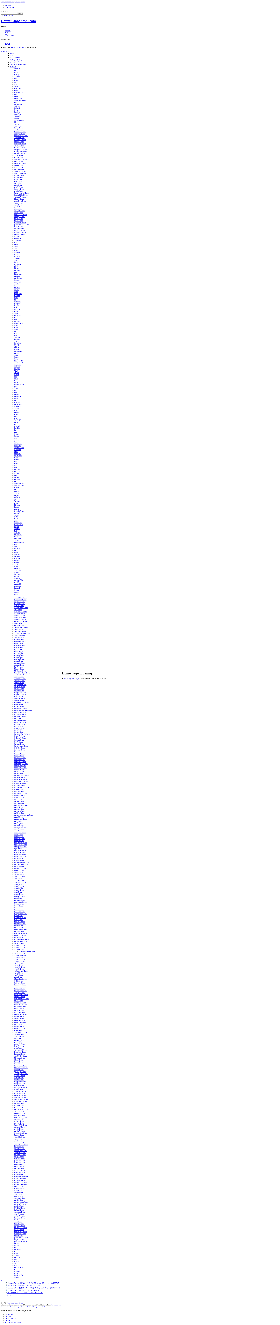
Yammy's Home (19, 635)
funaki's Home (19, 700)
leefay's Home (19, 797)
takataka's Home (20, 223)
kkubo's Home (19, 169)
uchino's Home (19, 1127)
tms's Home (18, 185)
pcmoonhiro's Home (21, 1202)
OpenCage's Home (20, 621)
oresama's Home (20, 851)
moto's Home (19, 825)
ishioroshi (17, 302)
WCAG (8, 1316)
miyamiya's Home (20, 819)
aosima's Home (19, 997)
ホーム (7, 31)
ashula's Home (19, 659)
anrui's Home (19, 1129)
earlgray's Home (20, 693)
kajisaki (17, 1271)
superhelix (17, 282)
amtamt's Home (19, 1216)
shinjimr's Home (20, 884)
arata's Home (18, 657)
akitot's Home (19, 643)
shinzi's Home (19, 886)
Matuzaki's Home (20, 173)
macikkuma (18, 278)
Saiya (16, 422)
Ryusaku (17, 280)
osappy (16, 74)
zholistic (17, 76)
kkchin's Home (19, 777)
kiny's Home (18, 1220)
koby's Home (19, 1105)
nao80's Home (19, 1206)
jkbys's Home (19, 744)
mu (15, 550)
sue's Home (18, 898)
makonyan (18, 396)
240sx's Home (19, 146)
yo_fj (16, 371)
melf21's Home (19, 813)
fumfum (17, 546)
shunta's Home (19, 890)
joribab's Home (19, 748)
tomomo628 (18, 580)
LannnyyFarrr (19, 485)
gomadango (18, 351)
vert (15, 465)
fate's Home (18, 165)
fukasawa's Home (20, 1119)
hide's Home (18, 1001)
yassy (16, 341)
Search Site (5, 11)
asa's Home (18, 1024)
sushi (16, 537)
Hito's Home (18, 167)
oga (15, 102)
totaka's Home (19, 1166)
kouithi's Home (19, 175)
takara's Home (19, 910)
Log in (7, 44)
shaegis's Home (19, 211)
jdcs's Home (18, 1060)
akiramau (17, 450)
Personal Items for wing (27, 951)
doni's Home (18, 1107)
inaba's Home (19, 1210)
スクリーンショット (18, 60)
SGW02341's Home (21, 627)
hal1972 (17, 548)
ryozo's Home (19, 870)
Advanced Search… (8, 15)
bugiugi (17, 339)
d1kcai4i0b (18, 88)
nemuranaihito (19, 384)
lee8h (16, 517)
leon (15, 442)
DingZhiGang (19, 511)
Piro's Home (18, 623)
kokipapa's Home (20, 783)
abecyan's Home (20, 144)
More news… (10, 1295)
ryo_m (16, 467)
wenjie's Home (19, 1084)
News (3, 1281)
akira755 (17, 313)
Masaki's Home (19, 616)
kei (15, 430)
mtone (16, 592)
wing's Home (19, 949)
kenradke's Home (20, 766)
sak (15, 1263)
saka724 (17, 471)
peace (16, 250)
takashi (16, 349)
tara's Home (18, 227)
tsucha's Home (19, 1086)
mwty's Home (19, 829)
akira (16, 503)
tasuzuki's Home (20, 918)
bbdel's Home (19, 669)
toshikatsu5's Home (21, 930)
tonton (16, 590)
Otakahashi (18, 294)
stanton (16, 440)
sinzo (16, 292)
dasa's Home (18, 130)
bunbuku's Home (20, 132)
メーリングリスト (17, 62)
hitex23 (16, 268)
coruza (16, 1269)
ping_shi (17, 469)
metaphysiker (19, 98)
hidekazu (17, 1249)
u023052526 (18, 92)
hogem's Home (19, 1054)
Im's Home (18, 610)
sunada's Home (19, 1159)
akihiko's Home (19, 1028)
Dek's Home (18, 213)
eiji (15, 1251)
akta (15, 596)
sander (16, 509)
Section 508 (9, 1314)
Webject (17, 533)
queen (16, 90)
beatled (16, 519)
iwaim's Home (19, 1080)
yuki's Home (18, 221)
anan (16, 388)
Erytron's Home (19, 602)
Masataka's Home (20, 979)
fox (15, 286)
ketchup (17, 112)
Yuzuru (16, 248)
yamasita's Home (20, 197)
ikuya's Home (19, 732)
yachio (16, 564)
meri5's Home (19, 1186)
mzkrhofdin (18, 523)
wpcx (16, 84)
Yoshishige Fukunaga (71, 679)
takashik (17, 426)
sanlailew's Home (20, 201)
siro (15, 438)
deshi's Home (19, 181)
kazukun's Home (20, 762)
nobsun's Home (19, 839)
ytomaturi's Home (20, 1050)
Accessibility (9, 7)
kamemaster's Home (21, 752)
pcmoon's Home (20, 856)
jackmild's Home (20, 738)
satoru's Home (19, 1111)
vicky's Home (19, 1018)
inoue (16, 379)
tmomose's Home (20, 924)
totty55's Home (19, 931)
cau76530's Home (20, 675)
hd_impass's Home (20, 991)
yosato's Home (19, 1036)
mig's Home (18, 817)
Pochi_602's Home (20, 1125)
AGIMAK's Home (20, 598)
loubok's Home (19, 801)
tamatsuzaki (18, 264)
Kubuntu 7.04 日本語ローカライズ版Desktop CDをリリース (34, 1283)
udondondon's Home (21, 939)
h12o (16, 73)
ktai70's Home (19, 791)
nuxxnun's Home (20, 987)
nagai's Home (19, 179)
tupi (15, 94)
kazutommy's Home (21, 764)
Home (12, 47)
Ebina (16, 329)
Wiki (7, 33)
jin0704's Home (19, 1149)
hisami (16, 491)
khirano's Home (19, 228)
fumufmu (17, 114)
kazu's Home (18, 177)
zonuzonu (17, 240)
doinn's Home (19, 689)
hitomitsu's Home (20, 720)
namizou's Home (20, 833)
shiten (16, 463)
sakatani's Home (20, 874)
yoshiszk (17, 116)
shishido (17, 408)
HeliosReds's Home (21, 608)
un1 (15, 319)
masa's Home (19, 807)
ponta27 (17, 513)
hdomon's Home (20, 714)
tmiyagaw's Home (20, 1066)
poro (16, 521)
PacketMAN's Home (21, 193)
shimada (17, 258)
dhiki (16, 266)
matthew (17, 568)
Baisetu (16, 572)
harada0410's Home (21, 136)
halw (16, 254)
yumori (16, 124)
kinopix (17, 369)
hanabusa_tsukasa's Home (23, 710)
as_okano (17, 321)
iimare (16, 290)
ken (15, 1265)
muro (16, 489)
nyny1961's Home (20, 845)
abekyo (16, 1261)
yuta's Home (18, 975)
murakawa (18, 535)
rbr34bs (17, 497)
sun (15, 260)
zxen (16, 298)
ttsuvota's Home (19, 989)
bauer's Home (19, 1135)
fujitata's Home (19, 698)
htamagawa (18, 274)
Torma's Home (19, 138)
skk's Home (18, 892)
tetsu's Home (18, 920)
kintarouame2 (19, 104)
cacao (16, 311)
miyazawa (17, 365)
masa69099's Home (21, 995)
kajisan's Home (19, 983)
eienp (16, 414)
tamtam (16, 359)
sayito (16, 499)
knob (16, 262)
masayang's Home (20, 1014)
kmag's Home (19, 1157)
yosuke (16, 1255)
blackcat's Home (20, 671)
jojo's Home (18, 183)
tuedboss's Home (20, 935)
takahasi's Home (20, 1188)
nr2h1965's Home (20, 843)
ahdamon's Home (20, 1178)
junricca (17, 574)
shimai (16, 460)
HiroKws (17, 345)
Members (20, 47)
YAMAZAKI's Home (22, 633)
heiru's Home (19, 1062)
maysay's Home (19, 811)
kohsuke (17, 309)
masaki (16, 244)
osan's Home (18, 126)
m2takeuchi (18, 404)
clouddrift (17, 327)
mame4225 (18, 394)
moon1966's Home (20, 1143)
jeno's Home (18, 742)
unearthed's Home (20, 1232)
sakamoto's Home (20, 1151)
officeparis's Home (20, 847)
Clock (16, 317)
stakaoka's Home (20, 1234)
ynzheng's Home (20, 171)
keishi (16, 1259)
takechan (17, 402)
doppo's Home (19, 691)
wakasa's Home (19, 945)
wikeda (16, 493)
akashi (16, 375)
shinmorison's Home (21, 1176)
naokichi (17, 256)
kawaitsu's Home (20, 758)
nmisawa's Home (20, 1155)
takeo (16, 458)
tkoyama (17, 306)
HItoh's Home (19, 606)
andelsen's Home (20, 1003)
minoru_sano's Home (21, 1109)
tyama (16, 434)
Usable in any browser (13, 1322)
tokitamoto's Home (20, 1133)
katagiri (16, 566)
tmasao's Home (19, 922)
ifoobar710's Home (21, 195)
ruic (15, 272)
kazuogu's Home (20, 985)
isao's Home (18, 1038)
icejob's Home (19, 728)
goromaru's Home (20, 1242)
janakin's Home (19, 207)
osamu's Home (19, 852)
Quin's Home (19, 625)
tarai (15, 531)
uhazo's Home (19, 1008)
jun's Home (18, 209)
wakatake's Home (20, 1005)
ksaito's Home (19, 1046)
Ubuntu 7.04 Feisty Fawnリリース (24, 1290)
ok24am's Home (20, 1040)
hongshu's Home (20, 724)
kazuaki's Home (19, 760)
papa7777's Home (20, 215)
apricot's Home (19, 653)
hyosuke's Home (20, 1052)
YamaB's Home (19, 993)
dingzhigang (18, 1267)
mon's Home (18, 823)
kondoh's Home (19, 785)
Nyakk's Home (19, 1208)
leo (15, 82)
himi (15, 331)
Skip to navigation (18, 2)
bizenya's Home (19, 1058)
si (14, 381)
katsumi (17, 588)
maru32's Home (19, 234)
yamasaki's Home (20, 955)
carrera (16, 118)
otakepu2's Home (20, 854)
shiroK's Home (19, 888)
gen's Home (18, 1190)
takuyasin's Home (20, 914)
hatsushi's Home (20, 712)
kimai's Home (19, 774)
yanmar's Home (19, 959)
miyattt (16, 527)
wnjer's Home (19, 1240)
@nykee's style (19, 651)
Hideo (16, 473)
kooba (16, 507)
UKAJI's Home (19, 1170)
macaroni (17, 539)
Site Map (8, 5)
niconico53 (18, 444)
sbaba (16, 325)
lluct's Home (18, 799)
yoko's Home (19, 965)
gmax (16, 594)
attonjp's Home (19, 134)
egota (16, 355)
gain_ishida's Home (21, 1145)
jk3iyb (16, 236)
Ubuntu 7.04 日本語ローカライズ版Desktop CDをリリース (33, 1288)
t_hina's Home (19, 904)
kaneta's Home (19, 754)
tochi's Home (18, 926)
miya (16, 96)
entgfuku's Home (20, 695)
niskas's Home (19, 837)
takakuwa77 (18, 525)
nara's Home (18, 835)
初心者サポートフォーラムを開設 (25, 1293)
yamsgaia (17, 570)
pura (15, 386)
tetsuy (16, 418)
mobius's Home (19, 1131)
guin (15, 1247)
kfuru (16, 452)
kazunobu (17, 446)
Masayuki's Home (20, 618)
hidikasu (17, 505)
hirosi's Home (19, 199)
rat (15, 300)
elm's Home (18, 157)
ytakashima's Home (21, 971)
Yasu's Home (18, 155)
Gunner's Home (19, 604)
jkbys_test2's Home (21, 746)
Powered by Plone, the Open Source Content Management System (24, 1307)
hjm (15, 400)
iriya (15, 122)
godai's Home (19, 706)
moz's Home (18, 161)
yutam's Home (19, 1034)
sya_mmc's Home (20, 902)
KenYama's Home (20, 612)
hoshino (17, 1253)
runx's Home (18, 1196)
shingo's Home (19, 1172)
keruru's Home (19, 770)
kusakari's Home (20, 1115)
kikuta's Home (19, 1103)
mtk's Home (18, 219)
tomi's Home (18, 928)
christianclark (19, 120)
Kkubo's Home (19, 1076)
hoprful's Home (19, 230)
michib (16, 495)
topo (15, 71)
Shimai (16, 347)
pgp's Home (18, 858)
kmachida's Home (20, 779)
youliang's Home (20, 1072)
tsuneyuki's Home (20, 933)
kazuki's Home (19, 1163)
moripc (16, 353)
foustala (17, 69)
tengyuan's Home (20, 1082)
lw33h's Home (19, 803)
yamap (16, 86)
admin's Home (19, 639)
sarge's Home (19, 878)
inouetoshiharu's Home (22, 734)
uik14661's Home (20, 941)
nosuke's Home (19, 1044)
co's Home (18, 1222)
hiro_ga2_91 (18, 361)
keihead (17, 108)
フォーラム (9, 35)
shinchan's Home (20, 882)
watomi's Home (19, 947)
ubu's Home (18, 937)
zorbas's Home (19, 1121)
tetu (15, 462)
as (15, 424)
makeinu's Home (20, 1095)
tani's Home (18, 916)
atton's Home (18, 661)
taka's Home (18, 906)
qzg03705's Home (20, 1056)
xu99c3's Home (19, 953)
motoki (16, 1243)
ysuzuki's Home (19, 1137)
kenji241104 (18, 1275)
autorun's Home (19, 663)
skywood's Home (20, 1022)
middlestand (18, 363)
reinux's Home (19, 866)
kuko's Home (19, 128)
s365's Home (18, 1164)
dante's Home (19, 683)
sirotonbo (17, 586)
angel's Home (19, 649)
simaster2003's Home (21, 999)
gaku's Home (18, 704)
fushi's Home (18, 1192)
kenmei (16, 436)
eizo (15, 307)
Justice (16, 540)
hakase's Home (19, 1218)
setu (15, 544)
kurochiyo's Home (20, 793)
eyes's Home (18, 696)
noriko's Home (19, 1123)
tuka (15, 416)
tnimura (17, 270)
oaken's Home (19, 1139)
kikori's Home (19, 772)
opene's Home (19, 203)
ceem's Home (19, 1042)
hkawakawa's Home (21, 1068)
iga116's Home (19, 730)
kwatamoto (18, 456)
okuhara (17, 479)
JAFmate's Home (20, 1153)
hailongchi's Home (20, 708)
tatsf (15, 242)
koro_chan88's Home (21, 787)
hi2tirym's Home (20, 716)
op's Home (18, 849)
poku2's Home (19, 860)
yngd (16, 246)
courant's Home (19, 681)
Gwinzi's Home (19, 148)
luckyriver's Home (20, 150)
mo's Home (18, 821)
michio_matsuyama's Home (23, 815)
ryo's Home (18, 1048)
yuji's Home (18, 973)
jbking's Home (19, 740)
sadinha (17, 106)
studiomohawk (19, 323)
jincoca (16, 357)
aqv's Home (18, 205)
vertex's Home (19, 943)
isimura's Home (19, 736)
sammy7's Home (20, 876)
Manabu (17, 554)
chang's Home (19, 677)
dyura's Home (19, 1214)
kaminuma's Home (20, 1182)
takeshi (16, 487)
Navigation (5, 51)
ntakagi (16, 552)
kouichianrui (18, 343)
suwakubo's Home (20, 1032)
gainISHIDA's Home (21, 702)
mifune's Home (19, 1168)
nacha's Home (19, 831)
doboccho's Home (20, 1007)
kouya (16, 1245)
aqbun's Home (19, 655)
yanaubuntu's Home (21, 1238)
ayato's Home (19, 665)
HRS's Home (19, 1078)
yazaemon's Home (20, 159)
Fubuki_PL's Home (21, 1099)
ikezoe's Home (19, 189)
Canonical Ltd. (56, 1305)
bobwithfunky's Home (22, 673)
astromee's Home (20, 1091)
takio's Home (18, 1174)
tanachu (17, 296)
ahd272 (16, 333)
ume (15, 78)
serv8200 (17, 238)
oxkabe (16, 562)
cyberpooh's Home (20, 151)
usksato (16, 560)
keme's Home (19, 1016)
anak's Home (18, 647)
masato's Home (19, 809)
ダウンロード (15, 57)
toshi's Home (18, 981)
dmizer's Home (19, 687)
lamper (16, 110)
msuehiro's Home (20, 827)
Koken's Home (19, 614)
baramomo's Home (20, 1184)
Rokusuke (17, 252)
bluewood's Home (20, 1228)
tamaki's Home (19, 1093)
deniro (16, 515)
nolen (16, 383)
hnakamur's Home (20, 722)
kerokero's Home (20, 232)
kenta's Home (19, 1026)
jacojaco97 (18, 406)
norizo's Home (19, 841)
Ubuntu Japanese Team (18, 21)
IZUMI (16, 373)
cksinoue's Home (20, 679)
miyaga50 (17, 584)
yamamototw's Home (21, 225)
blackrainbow (19, 542)
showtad (17, 578)
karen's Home (19, 756)
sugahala (17, 367)
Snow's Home (19, 1224)
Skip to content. (6, 2)
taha (15, 410)
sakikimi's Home (20, 1198)
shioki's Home (19, 1141)
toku (15, 481)
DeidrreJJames (19, 448)
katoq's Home (19, 1089)
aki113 (16, 582)
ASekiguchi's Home (21, 1074)
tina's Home (18, 1236)
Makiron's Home (20, 1097)
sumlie (16, 284)
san (15, 392)
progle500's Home (20, 1117)
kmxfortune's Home (21, 781)
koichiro (17, 428)
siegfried (17, 337)
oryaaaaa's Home (20, 1204)
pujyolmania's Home (21, 862)
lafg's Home (18, 1064)
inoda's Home (19, 1230)
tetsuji (16, 390)
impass (16, 477)
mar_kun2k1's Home (21, 805)
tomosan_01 (18, 1257)
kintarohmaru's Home (21, 775)
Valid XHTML (10, 1318)
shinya (16, 1277)
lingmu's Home (19, 1226)
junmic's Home (19, 750)
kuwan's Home (19, 795)
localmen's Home (20, 163)
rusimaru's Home (20, 868)
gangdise (17, 304)
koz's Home (18, 789)
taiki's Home (18, 187)
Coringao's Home (20, 600)
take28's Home (19, 912)
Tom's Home (18, 629)
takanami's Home (20, 908)
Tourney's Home (20, 631)
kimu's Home (19, 1010)
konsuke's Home (20, 1012)
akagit (16, 335)
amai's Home (18, 191)
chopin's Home (19, 1180)
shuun (16, 80)
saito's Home (18, 872)
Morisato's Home (20, 619)
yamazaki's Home (20, 957)
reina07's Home (19, 153)
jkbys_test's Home (20, 1101)
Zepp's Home (19, 637)
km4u (16, 398)
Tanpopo (17, 501)
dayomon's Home (20, 685)
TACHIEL (18, 420)
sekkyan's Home (20, 880)
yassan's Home (19, 1161)
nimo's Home (19, 1070)
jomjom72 (17, 556)
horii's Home (18, 726)
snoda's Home (19, 142)
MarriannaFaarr (19, 483)
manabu (17, 276)
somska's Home (19, 896)
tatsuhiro (17, 558)
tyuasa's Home (19, 1147)
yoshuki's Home (19, 967)
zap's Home (18, 977)
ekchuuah (17, 315)
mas (15, 475)
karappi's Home (19, 217)
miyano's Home (19, 1113)
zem (15, 432)
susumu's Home (19, 900)
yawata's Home (19, 961)
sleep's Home (19, 894)
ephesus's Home (19, 1212)
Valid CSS (8, 1320)
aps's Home (18, 1030)
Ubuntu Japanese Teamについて (21, 64)
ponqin (16, 576)
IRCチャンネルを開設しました (23, 1285)
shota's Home (19, 1194)
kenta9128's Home (20, 768)
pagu (16, 1273)
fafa (15, 377)
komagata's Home (20, 1087)
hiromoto (17, 454)
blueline (17, 288)
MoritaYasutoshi (20, 100)
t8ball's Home (19, 1200)
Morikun (17, 529)
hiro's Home (18, 718)
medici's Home (19, 1020)
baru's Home (18, 667)
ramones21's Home (21, 864)
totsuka (16, 412)
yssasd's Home (19, 969)
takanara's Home (20, 140)
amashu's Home (19, 645)
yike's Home (18, 963)
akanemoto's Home (21, 641)
